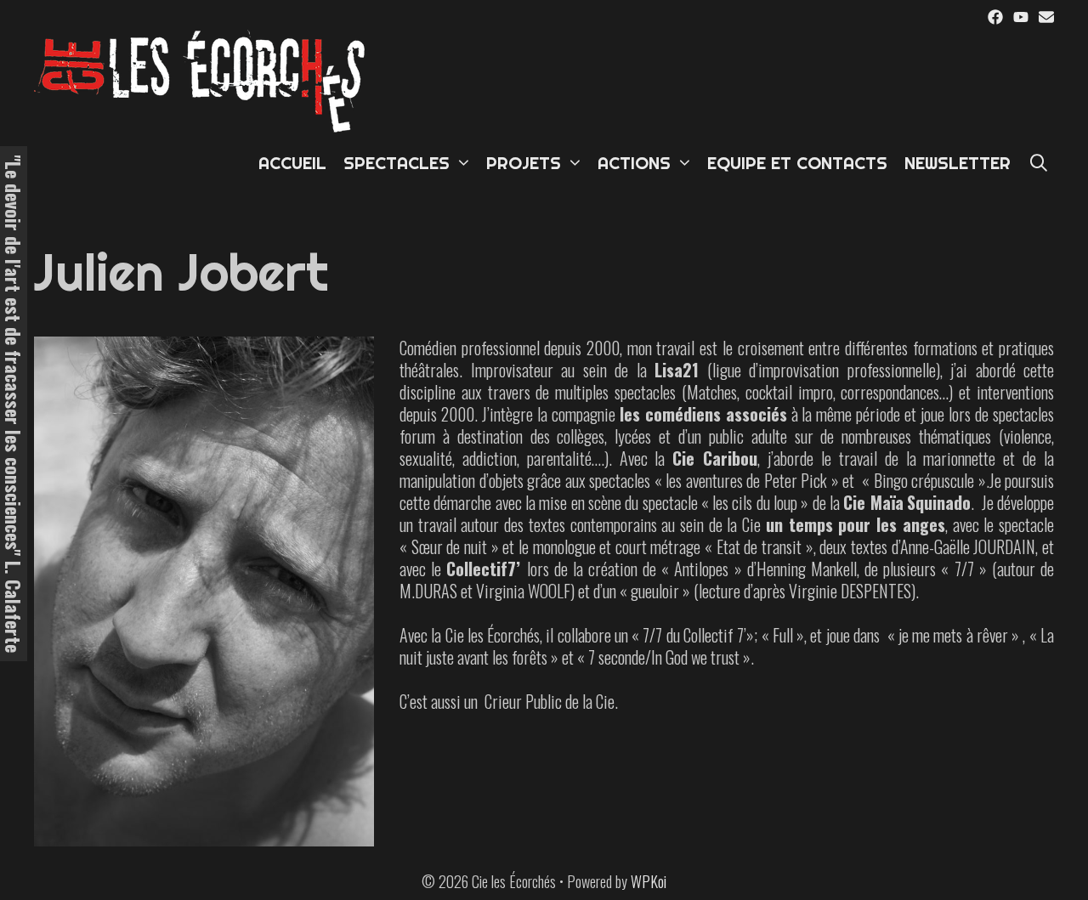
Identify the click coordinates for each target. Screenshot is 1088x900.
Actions (634, 162)
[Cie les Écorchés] (204, 79)
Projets (523, 162)
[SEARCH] (1038, 162)
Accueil (292, 162)
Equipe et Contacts (797, 162)
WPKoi (648, 881)
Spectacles (396, 162)
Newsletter (957, 162)
